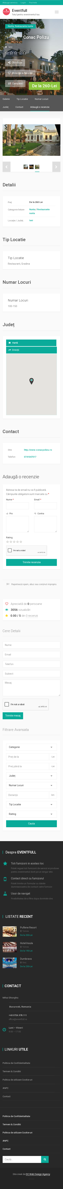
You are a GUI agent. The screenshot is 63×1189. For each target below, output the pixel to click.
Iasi (10, 47)
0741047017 (30, 457)
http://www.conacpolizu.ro (38, 450)
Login (23, 3)
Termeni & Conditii (12, 1071)
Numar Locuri (41, 99)
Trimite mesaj (12, 715)
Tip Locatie (22, 99)
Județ (5, 107)
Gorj (24, 962)
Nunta (32, 209)
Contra (40, 513)
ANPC (5, 1088)
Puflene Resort (28, 927)
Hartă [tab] (15, 342)
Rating (9, 537)
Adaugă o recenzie (39, 107)
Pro (11, 513)
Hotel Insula (26, 943)
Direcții (15, 350)
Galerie (6, 99)
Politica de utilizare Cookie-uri (17, 1079)
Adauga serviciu (10, 3)
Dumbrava (26, 958)
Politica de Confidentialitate (16, 1063)
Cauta (31, 823)
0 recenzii (32, 615)
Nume (10, 499)
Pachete (33, 3)
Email (37, 499)
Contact (19, 107)
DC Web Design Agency (38, 1174)
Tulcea (25, 931)
